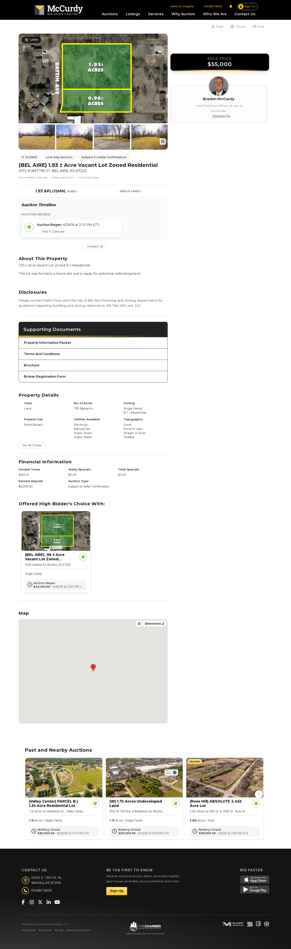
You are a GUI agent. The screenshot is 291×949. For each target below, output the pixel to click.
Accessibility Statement (78, 930)
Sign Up (116, 891)
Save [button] (260, 26)
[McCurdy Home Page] (59, 8)
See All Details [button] (32, 445)
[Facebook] (23, 902)
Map (220, 26)
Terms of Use (45, 930)
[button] (93, 246)
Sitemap (58, 930)
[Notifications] (230, 6)
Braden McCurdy (219, 99)
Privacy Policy (29, 930)
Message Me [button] (221, 116)
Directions (153, 623)
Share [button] (240, 26)
